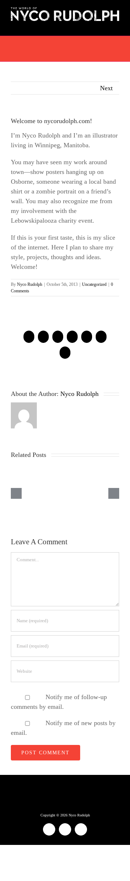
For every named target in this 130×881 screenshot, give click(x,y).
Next (106, 88)
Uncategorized (94, 284)
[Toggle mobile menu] (116, 25)
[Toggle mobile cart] (103, 25)
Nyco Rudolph (29, 284)
